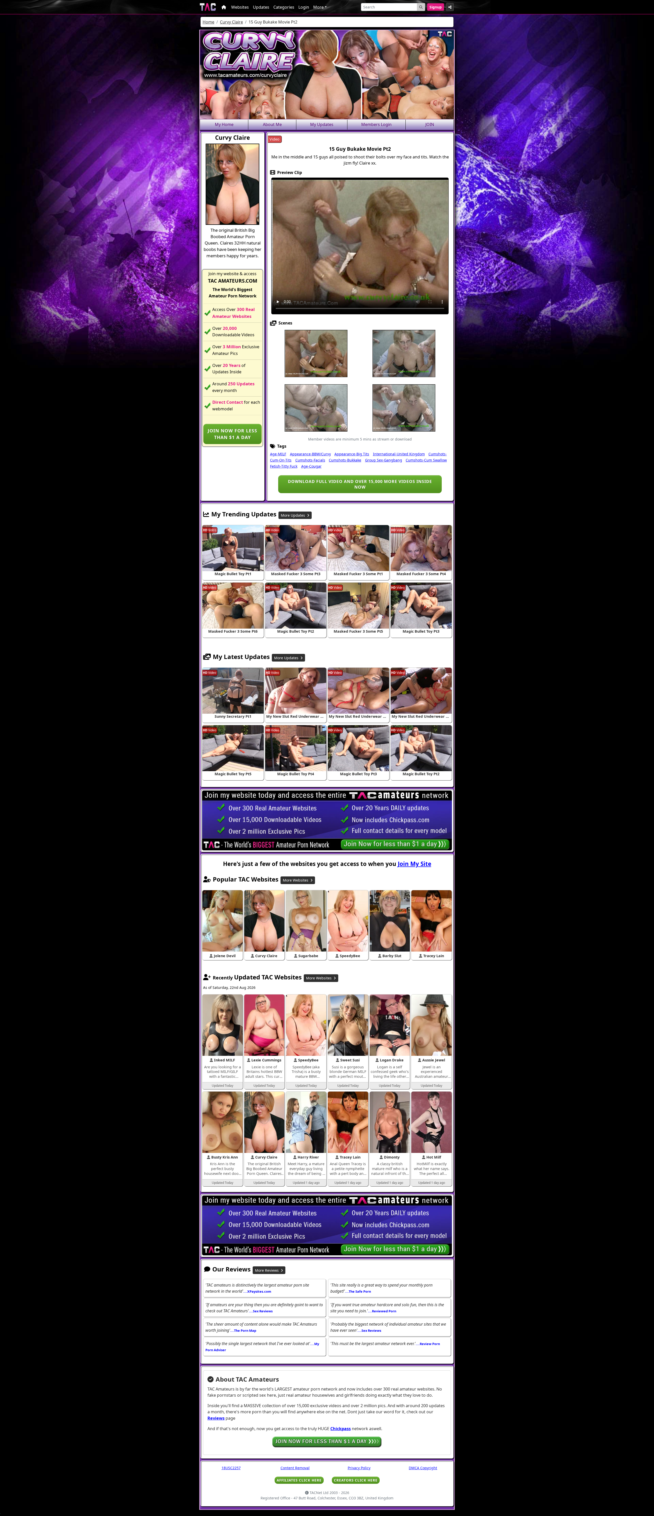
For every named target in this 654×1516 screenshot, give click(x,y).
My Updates (321, 124)
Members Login (376, 124)
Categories (283, 7)
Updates (261, 7)
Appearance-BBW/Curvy (310, 454)
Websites (240, 7)
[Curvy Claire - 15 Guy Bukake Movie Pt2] (316, 353)
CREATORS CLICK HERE (356, 1480)
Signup (435, 7)
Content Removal (295, 1467)
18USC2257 (231, 1467)
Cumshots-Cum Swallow (426, 460)
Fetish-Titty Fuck (283, 466)
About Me (272, 124)
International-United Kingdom (399, 454)
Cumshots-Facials (310, 460)
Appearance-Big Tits (351, 454)
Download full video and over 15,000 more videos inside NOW (360, 484)
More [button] (318, 7)
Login (303, 7)
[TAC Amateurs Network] (207, 7)
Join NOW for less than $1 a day (232, 433)
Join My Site (414, 864)
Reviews (216, 1418)
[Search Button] (421, 7)
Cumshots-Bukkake (345, 460)
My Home (224, 124)
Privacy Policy (359, 1467)
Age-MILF (278, 454)
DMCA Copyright (423, 1467)
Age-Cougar (311, 466)
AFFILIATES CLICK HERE (299, 1480)
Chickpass (340, 1428)
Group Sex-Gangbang (383, 460)
